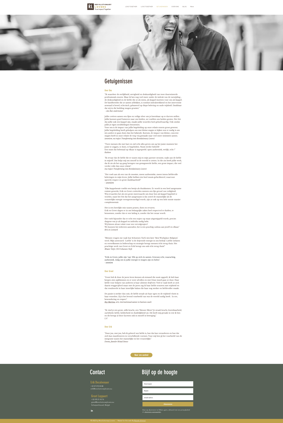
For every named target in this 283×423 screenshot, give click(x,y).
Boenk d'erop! (140, 421)
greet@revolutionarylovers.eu (102, 402)
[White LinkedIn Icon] (92, 410)
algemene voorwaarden (153, 412)
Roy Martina (110, 302)
